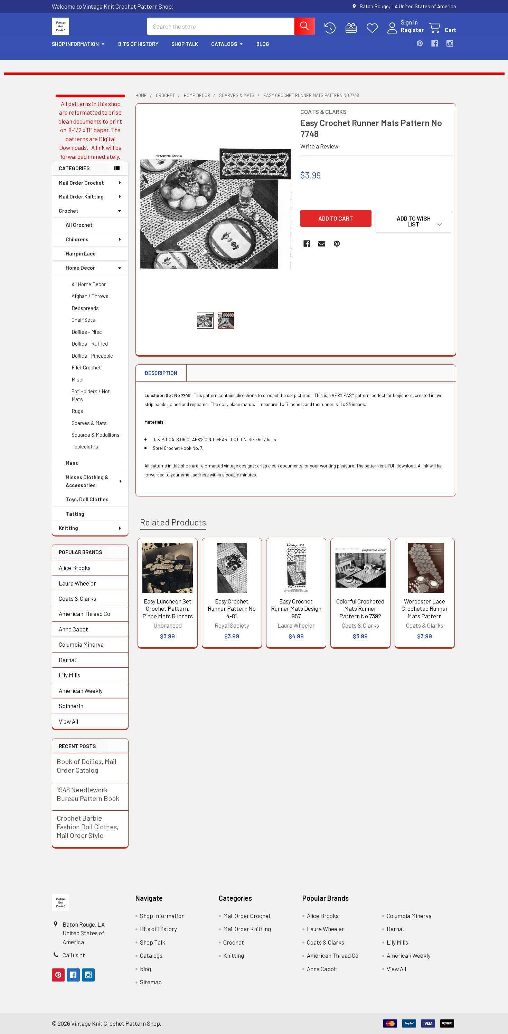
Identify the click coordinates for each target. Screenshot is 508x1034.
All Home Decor (89, 284)
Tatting (75, 514)
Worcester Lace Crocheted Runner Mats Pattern (425, 608)
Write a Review (319, 146)
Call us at (74, 954)
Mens (72, 463)
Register (412, 29)
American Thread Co (84, 613)
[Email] (321, 243)
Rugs (77, 411)
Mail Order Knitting (81, 196)
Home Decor (80, 267)
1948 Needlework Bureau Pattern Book (88, 793)
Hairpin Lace (81, 253)
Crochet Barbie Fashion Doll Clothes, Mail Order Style (88, 826)
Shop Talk (184, 44)
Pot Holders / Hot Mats (91, 395)
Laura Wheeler (77, 583)
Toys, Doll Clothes (87, 499)
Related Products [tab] (173, 522)
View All (68, 721)
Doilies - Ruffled (90, 343)
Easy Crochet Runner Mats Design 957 (296, 608)
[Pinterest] (419, 43)
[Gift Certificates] (353, 28)
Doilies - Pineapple (92, 355)
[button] (413, 221)
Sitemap (151, 981)
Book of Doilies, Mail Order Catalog (86, 765)
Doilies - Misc (87, 332)
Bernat (68, 659)
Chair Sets (83, 320)
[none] (216, 207)
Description (161, 373)
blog (262, 44)
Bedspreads (85, 308)
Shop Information (75, 44)
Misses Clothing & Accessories (87, 481)
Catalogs (224, 44)
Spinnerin (71, 705)
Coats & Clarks (77, 598)
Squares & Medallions (96, 435)
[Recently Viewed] (331, 28)
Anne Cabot (73, 629)
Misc (77, 379)
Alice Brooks (75, 567)
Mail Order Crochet (81, 183)
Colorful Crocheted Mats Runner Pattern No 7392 (360, 608)
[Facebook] (434, 43)
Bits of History (138, 44)
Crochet (68, 210)
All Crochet (79, 225)
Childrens (77, 239)
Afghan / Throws (90, 296)
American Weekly (81, 690)
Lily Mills (69, 674)
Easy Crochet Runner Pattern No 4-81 (232, 608)
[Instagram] (449, 43)
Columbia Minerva (81, 644)
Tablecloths (85, 446)
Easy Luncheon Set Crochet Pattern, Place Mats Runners (167, 608)
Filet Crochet (86, 367)
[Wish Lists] (374, 28)
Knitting (68, 528)
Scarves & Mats (89, 423)
